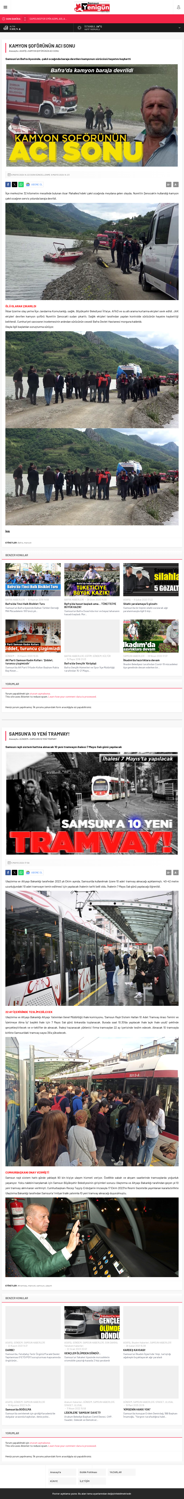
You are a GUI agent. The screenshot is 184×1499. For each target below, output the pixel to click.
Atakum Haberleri (73, 1402)
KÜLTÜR (107, 656)
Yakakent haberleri (73, 1345)
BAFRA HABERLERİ (15, 599)
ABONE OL (37, 184)
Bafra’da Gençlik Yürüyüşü (80, 663)
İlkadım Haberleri (140, 1342)
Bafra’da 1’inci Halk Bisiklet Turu (25, 603)
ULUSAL (78, 1405)
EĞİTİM (88, 656)
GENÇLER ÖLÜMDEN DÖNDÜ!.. (82, 1353)
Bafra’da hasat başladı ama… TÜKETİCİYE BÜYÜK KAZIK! (90, 605)
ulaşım (48, 1285)
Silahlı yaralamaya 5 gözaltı (140, 603)
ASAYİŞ (23, 51)
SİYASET (68, 1405)
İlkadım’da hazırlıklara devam (141, 660)
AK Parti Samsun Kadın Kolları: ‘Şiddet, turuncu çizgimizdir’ (29, 662)
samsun (40, 1285)
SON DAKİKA (111, 1342)
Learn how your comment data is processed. (72, 696)
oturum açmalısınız (40, 693)
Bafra (20, 542)
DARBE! (10, 1350)
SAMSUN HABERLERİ (133, 656)
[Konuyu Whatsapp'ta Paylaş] (21, 184)
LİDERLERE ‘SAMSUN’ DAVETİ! (82, 1412)
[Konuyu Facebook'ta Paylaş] (8, 184)
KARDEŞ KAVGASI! (134, 1350)
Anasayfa (13, 51)
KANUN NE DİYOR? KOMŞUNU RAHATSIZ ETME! (54, 18)
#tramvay (22, 1285)
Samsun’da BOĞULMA (18, 1409)
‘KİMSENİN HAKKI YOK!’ (137, 1409)
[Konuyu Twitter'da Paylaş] (14, 184)
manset (27, 542)
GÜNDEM (9, 656)
